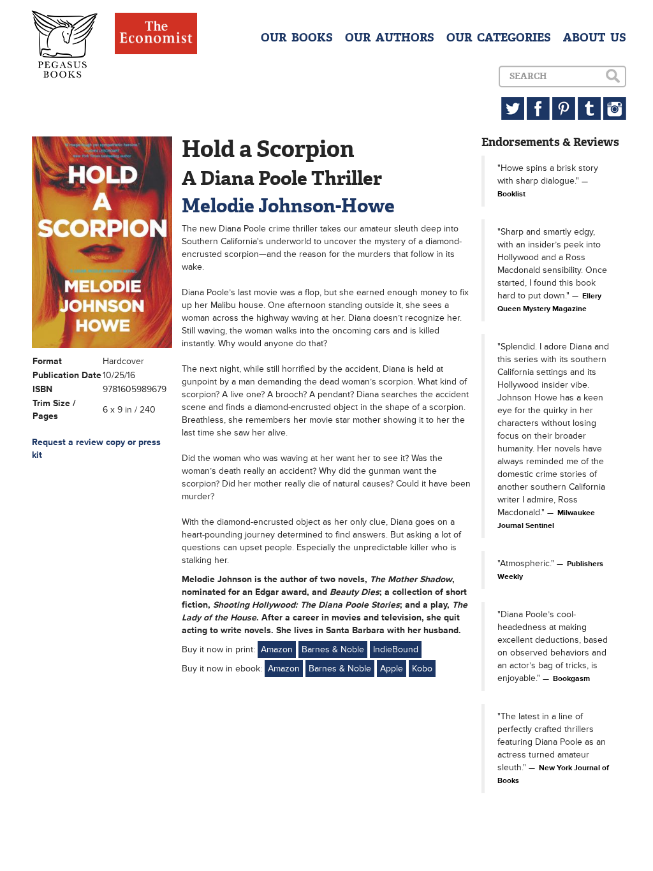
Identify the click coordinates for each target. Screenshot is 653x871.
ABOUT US (594, 37)
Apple (391, 668)
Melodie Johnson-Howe (288, 205)
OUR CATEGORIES (498, 37)
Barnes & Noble (333, 649)
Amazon (277, 649)
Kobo (422, 668)
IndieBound (395, 649)
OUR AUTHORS (389, 37)
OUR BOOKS (297, 37)
